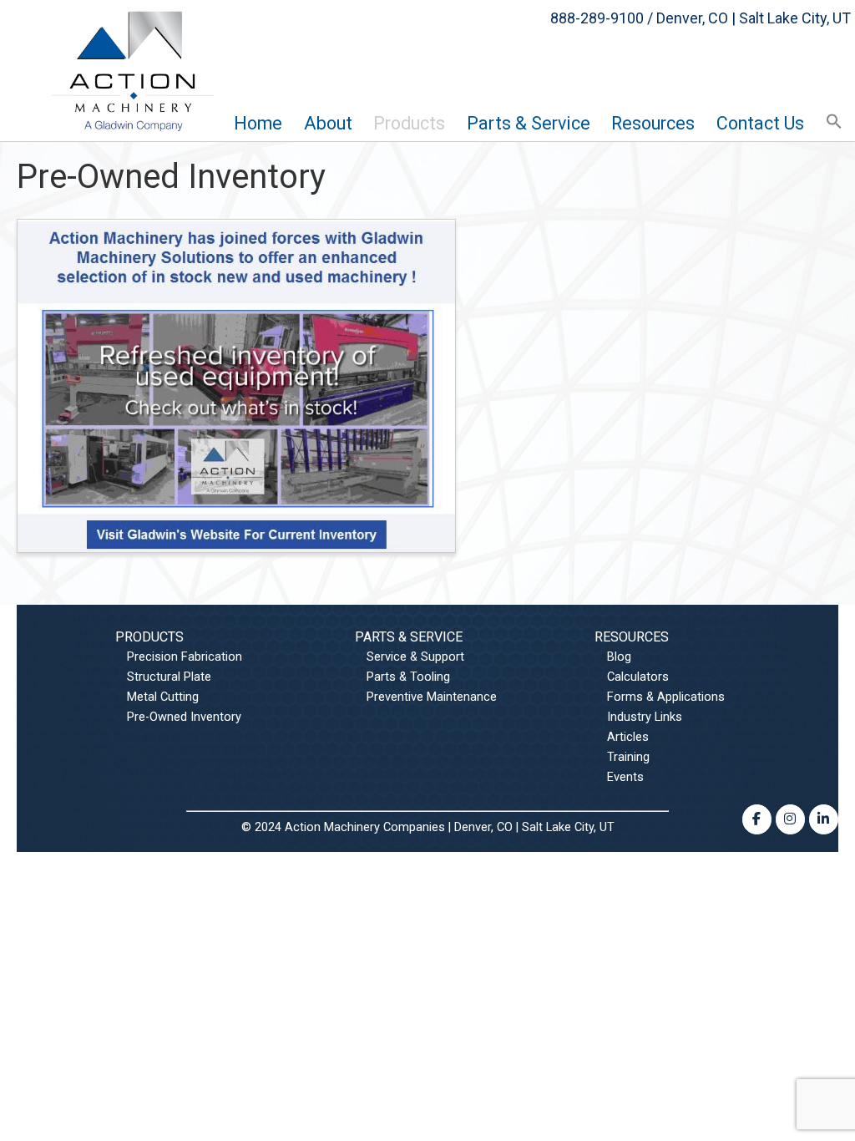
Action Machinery (133, 71)
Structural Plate (169, 676)
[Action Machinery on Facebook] (756, 819)
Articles (628, 736)
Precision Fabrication (184, 656)
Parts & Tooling (408, 676)
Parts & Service (409, 638)
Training (628, 756)
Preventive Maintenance (432, 696)
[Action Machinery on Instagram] (790, 819)
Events (625, 776)
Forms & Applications (666, 696)
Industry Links (644, 716)
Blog (619, 656)
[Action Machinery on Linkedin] (823, 819)
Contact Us (760, 123)
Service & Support (415, 656)
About (328, 123)
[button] (834, 122)
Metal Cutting (163, 696)
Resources (653, 123)
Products (409, 123)
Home (258, 123)
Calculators (638, 676)
